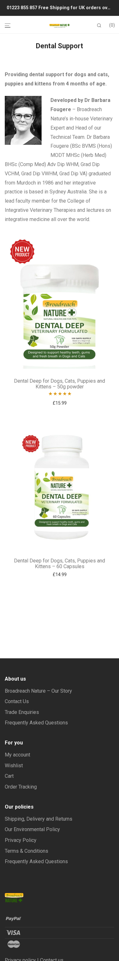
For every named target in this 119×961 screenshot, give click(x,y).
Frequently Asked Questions (36, 723)
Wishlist (14, 766)
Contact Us (17, 701)
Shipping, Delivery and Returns (38, 819)
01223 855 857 (22, 7)
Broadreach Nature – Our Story (38, 691)
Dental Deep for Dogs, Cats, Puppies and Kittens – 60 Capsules (59, 563)
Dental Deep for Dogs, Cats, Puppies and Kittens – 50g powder (59, 384)
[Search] (99, 25)
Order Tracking (21, 787)
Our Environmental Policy (32, 829)
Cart (9, 776)
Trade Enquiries (22, 712)
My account (17, 755)
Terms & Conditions (26, 851)
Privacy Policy (20, 840)
